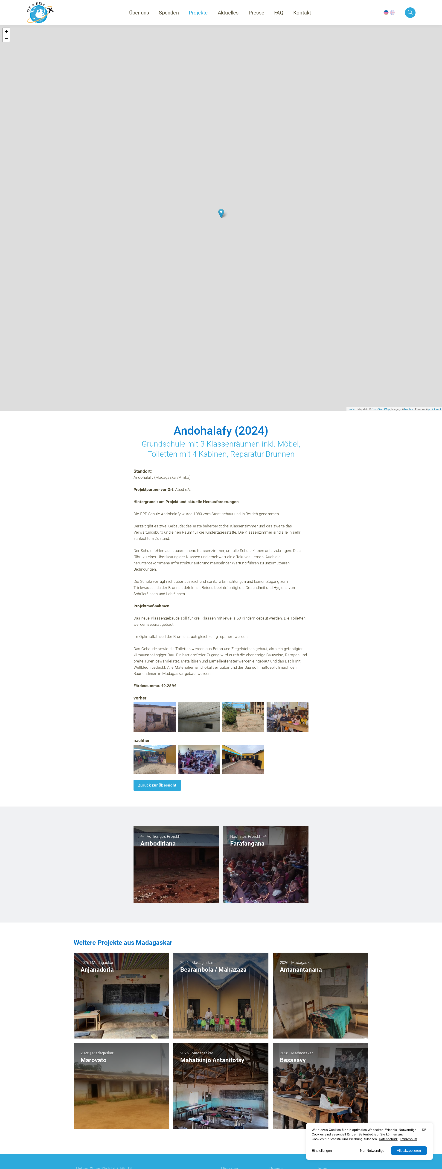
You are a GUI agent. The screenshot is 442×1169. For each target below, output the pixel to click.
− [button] (6, 38)
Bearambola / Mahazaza (213, 969)
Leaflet (351, 409)
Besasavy (293, 1060)
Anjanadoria (97, 969)
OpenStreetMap (381, 409)
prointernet (434, 409)
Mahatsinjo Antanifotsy (212, 1060)
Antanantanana (301, 969)
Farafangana (247, 843)
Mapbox (408, 409)
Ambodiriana (158, 843)
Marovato (94, 1060)
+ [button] (6, 31)
